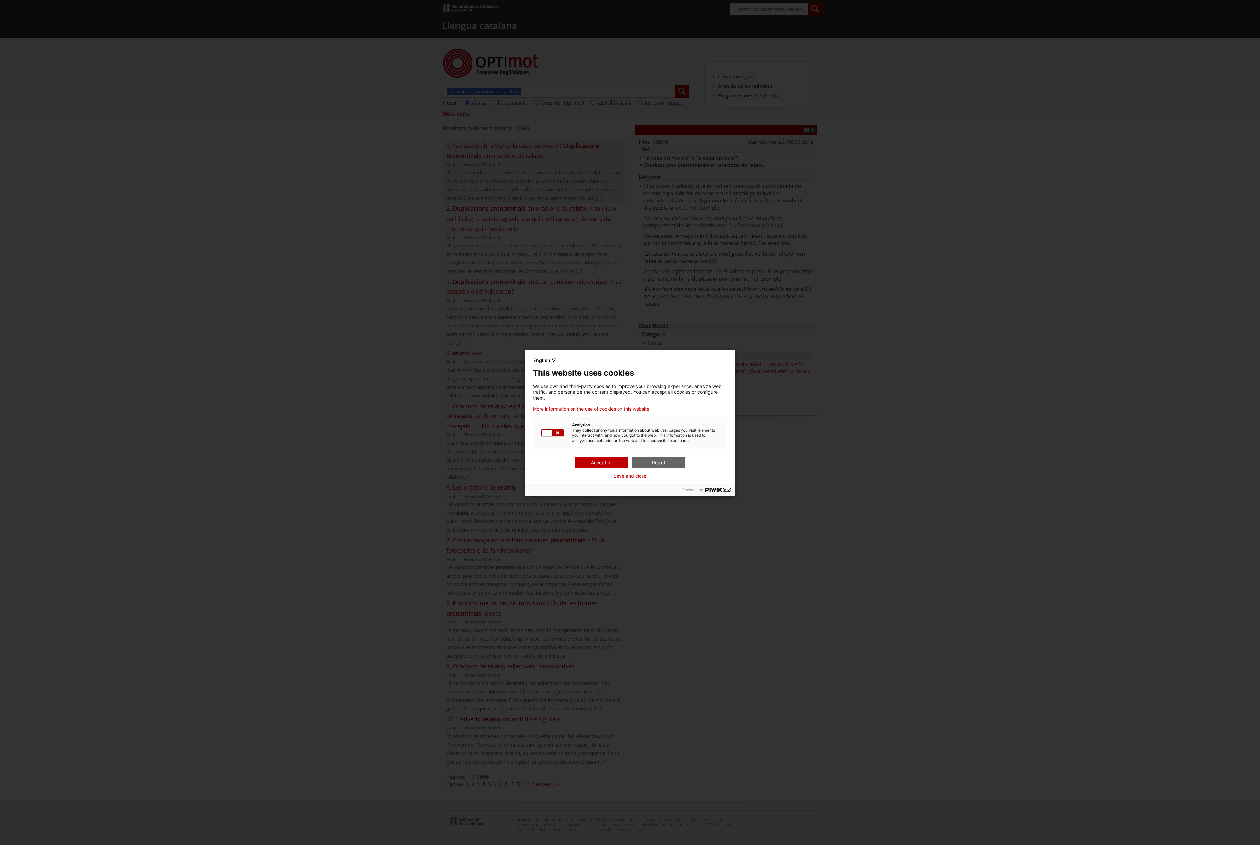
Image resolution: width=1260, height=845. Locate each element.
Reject (658, 462)
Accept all (601, 462)
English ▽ (544, 360)
